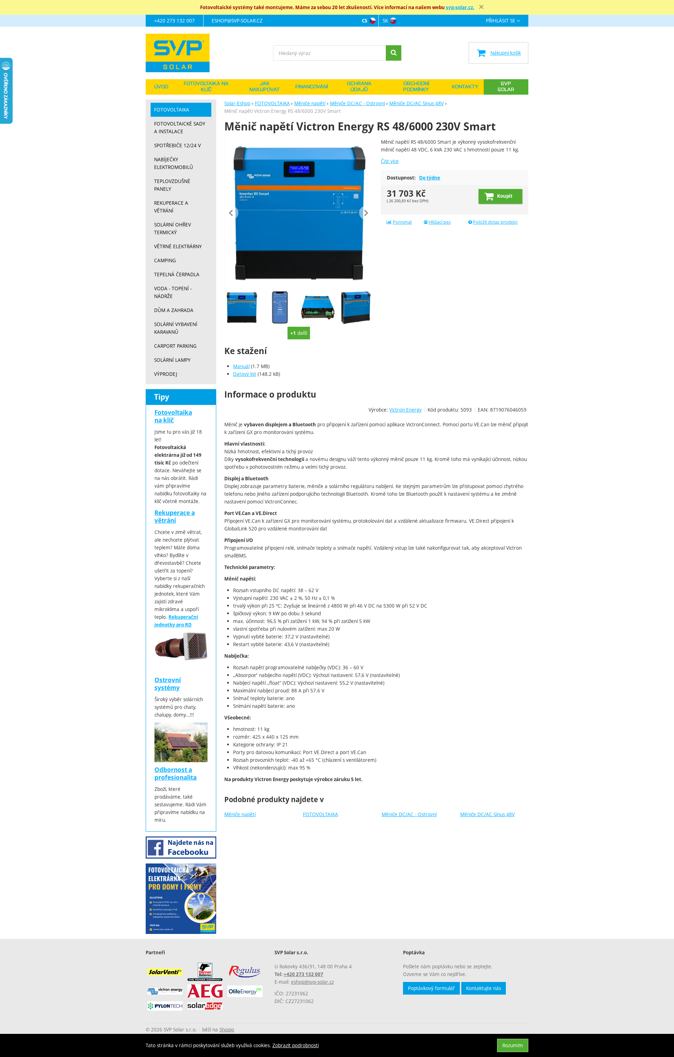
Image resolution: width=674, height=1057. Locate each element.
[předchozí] (231, 213)
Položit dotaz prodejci (495, 222)
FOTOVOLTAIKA (320, 814)
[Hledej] (393, 53)
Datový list (244, 374)
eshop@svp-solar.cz (237, 20)
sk (385, 20)
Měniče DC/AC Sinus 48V (487, 814)
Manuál (241, 366)
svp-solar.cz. (460, 7)
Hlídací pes (440, 222)
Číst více (390, 161)
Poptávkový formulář (431, 988)
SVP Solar (505, 86)
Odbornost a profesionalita (175, 773)
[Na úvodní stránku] (181, 53)
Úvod (161, 86)
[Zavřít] (481, 7)
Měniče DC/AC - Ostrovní (409, 814)
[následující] (366, 213)
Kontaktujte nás (483, 988)
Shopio (226, 1029)
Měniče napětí (240, 814)
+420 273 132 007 (174, 20)
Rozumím (512, 1045)
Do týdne (429, 178)
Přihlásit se (500, 21)
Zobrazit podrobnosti (295, 1045)
